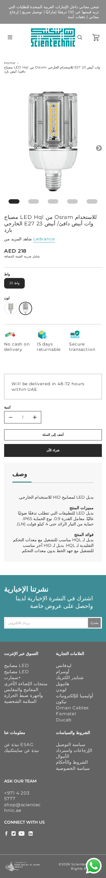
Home (9, 63)
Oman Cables (72, 708)
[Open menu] (10, 37)
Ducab (64, 720)
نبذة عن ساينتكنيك (21, 750)
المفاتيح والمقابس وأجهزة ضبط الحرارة (23, 692)
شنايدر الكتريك (70, 677)
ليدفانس (64, 665)
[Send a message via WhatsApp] (94, 866)
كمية (7, 407)
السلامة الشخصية (20, 701)
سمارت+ (12, 677)
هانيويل (62, 683)
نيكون (61, 701)
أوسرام (62, 671)
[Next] (99, 148)
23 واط (14, 283)
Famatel (66, 713)
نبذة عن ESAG (19, 744)
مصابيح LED (16, 665)
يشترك (94, 623)
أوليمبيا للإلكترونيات (74, 695)
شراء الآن (53, 450)
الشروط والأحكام (72, 762)
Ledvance (44, 239)
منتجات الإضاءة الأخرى (25, 683)
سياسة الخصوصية (73, 768)
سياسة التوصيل (70, 744)
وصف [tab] (19, 473)
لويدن (61, 689)
